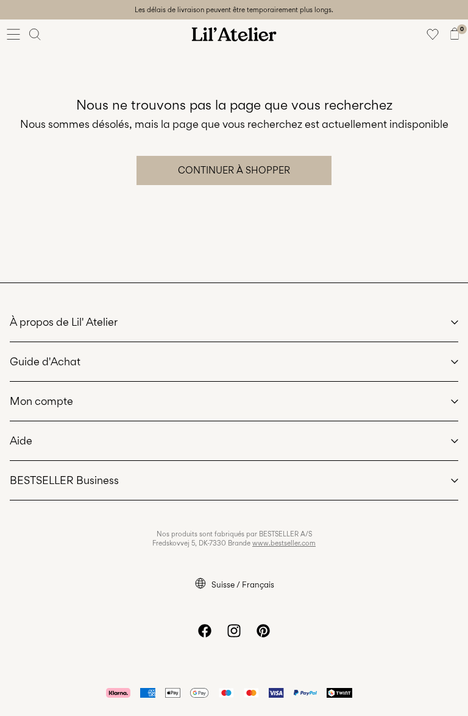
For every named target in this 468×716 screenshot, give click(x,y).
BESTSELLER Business (64, 480)
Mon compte (41, 401)
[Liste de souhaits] (433, 34)
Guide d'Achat (45, 361)
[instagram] (234, 631)
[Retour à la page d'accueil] (234, 34)
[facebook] (204, 631)
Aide (21, 440)
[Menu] (13, 34)
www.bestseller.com (284, 543)
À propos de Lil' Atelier (64, 321)
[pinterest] (263, 631)
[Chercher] (35, 34)
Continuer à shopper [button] (234, 170)
